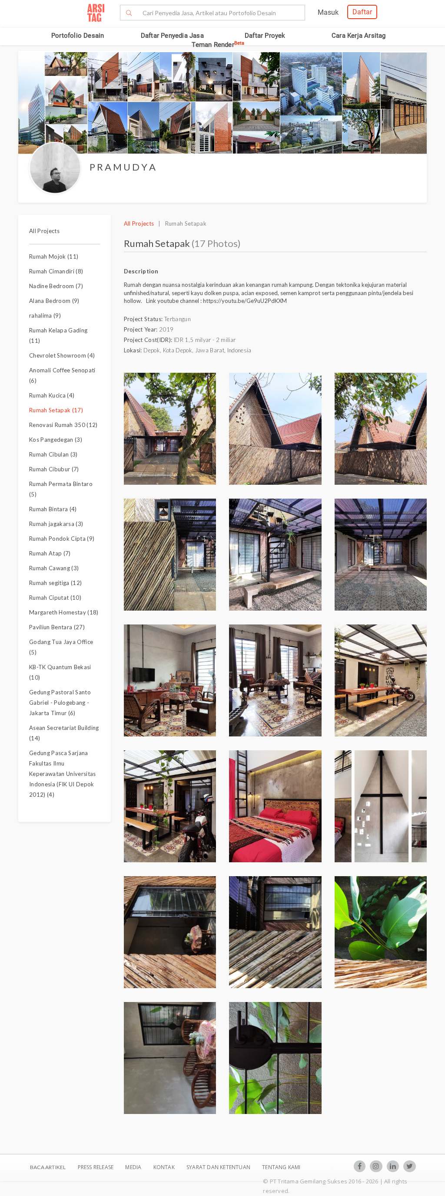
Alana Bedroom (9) (54, 300)
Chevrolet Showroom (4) (62, 355)
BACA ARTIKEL (48, 1167)
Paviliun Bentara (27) (57, 627)
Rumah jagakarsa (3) (56, 523)
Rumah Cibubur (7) (54, 469)
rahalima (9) (45, 315)
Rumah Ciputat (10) (55, 597)
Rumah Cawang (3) (54, 568)
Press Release (95, 1167)
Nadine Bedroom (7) (56, 286)
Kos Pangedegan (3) (55, 439)
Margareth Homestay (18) (64, 612)
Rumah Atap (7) (50, 553)
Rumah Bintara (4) (53, 509)
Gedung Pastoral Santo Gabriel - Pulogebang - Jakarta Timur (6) (60, 702)
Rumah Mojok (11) (53, 256)
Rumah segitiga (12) (55, 582)
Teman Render (218, 45)
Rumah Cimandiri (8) (56, 271)
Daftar (362, 12)
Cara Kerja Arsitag (359, 35)
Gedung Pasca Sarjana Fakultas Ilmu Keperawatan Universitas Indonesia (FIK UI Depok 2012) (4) (62, 773)
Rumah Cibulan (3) (53, 454)
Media (134, 1167)
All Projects (44, 230)
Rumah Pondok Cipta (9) (61, 538)
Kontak (164, 1167)
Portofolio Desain (77, 35)
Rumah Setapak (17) (56, 410)
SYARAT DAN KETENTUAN (219, 1167)
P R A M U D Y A (123, 167)
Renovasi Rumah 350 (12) (63, 424)
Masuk (328, 12)
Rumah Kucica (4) (51, 395)
